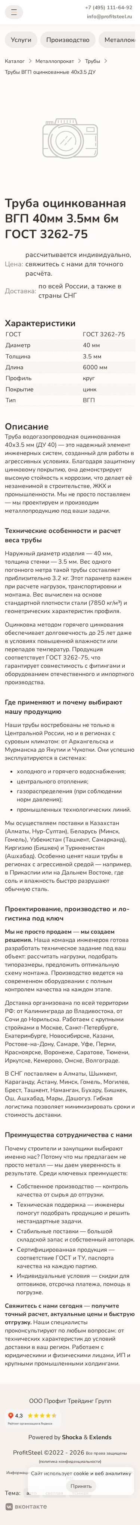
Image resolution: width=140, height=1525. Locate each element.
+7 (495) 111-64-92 (108, 7)
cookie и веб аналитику (102, 1473)
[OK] (59, 1508)
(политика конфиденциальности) (70, 1461)
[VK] (26, 1508)
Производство (68, 40)
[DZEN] (83, 1508)
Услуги (21, 40)
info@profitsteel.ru (109, 16)
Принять (81, 1486)
